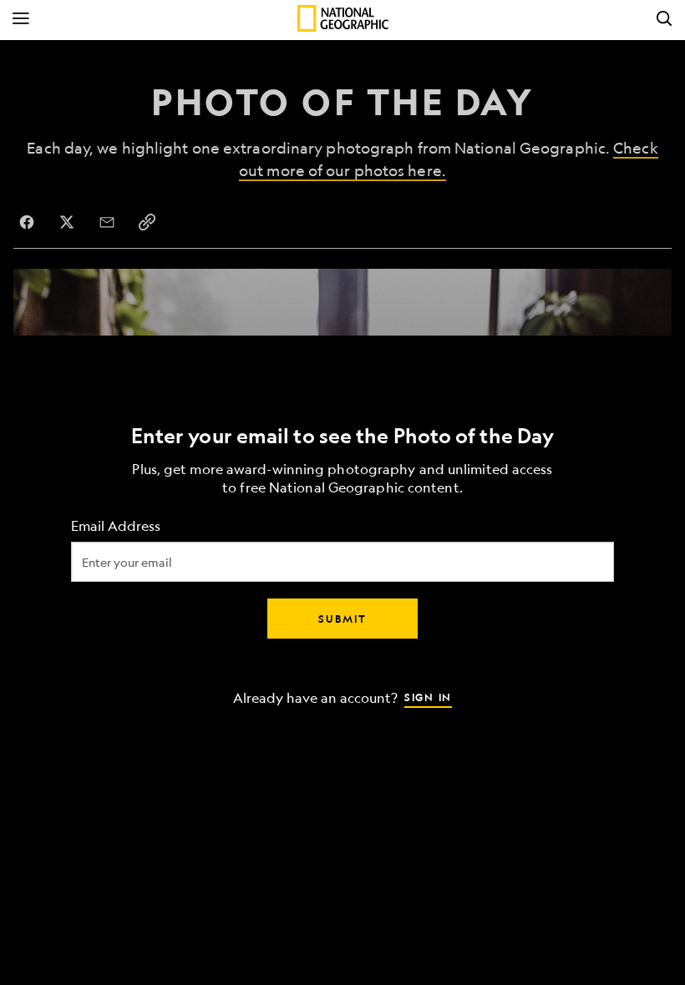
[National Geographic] (342, 18)
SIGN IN (428, 697)
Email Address (115, 526)
